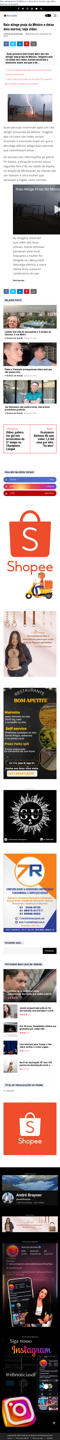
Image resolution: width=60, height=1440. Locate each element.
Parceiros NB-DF (22, 1438)
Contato (50, 1438)
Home (9, 1438)
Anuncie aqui (38, 1438)
